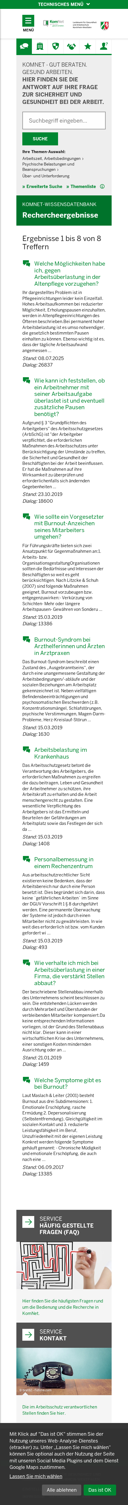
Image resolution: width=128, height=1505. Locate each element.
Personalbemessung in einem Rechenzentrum (63, 862)
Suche (40, 139)
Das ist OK (99, 1490)
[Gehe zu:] (24, 46)
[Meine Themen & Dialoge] (88, 46)
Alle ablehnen (62, 1490)
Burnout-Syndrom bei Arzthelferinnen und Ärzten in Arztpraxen (69, 646)
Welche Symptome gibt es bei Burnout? (67, 1083)
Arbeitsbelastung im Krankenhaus (60, 753)
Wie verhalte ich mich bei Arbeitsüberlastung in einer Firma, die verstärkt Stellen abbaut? (69, 973)
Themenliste (83, 186)
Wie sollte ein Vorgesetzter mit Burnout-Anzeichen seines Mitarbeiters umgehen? (69, 526)
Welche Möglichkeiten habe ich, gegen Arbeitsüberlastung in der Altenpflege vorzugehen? (69, 273)
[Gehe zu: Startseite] (53, 23)
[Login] (103, 46)
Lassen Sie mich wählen (36, 1476)
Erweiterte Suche (44, 186)
